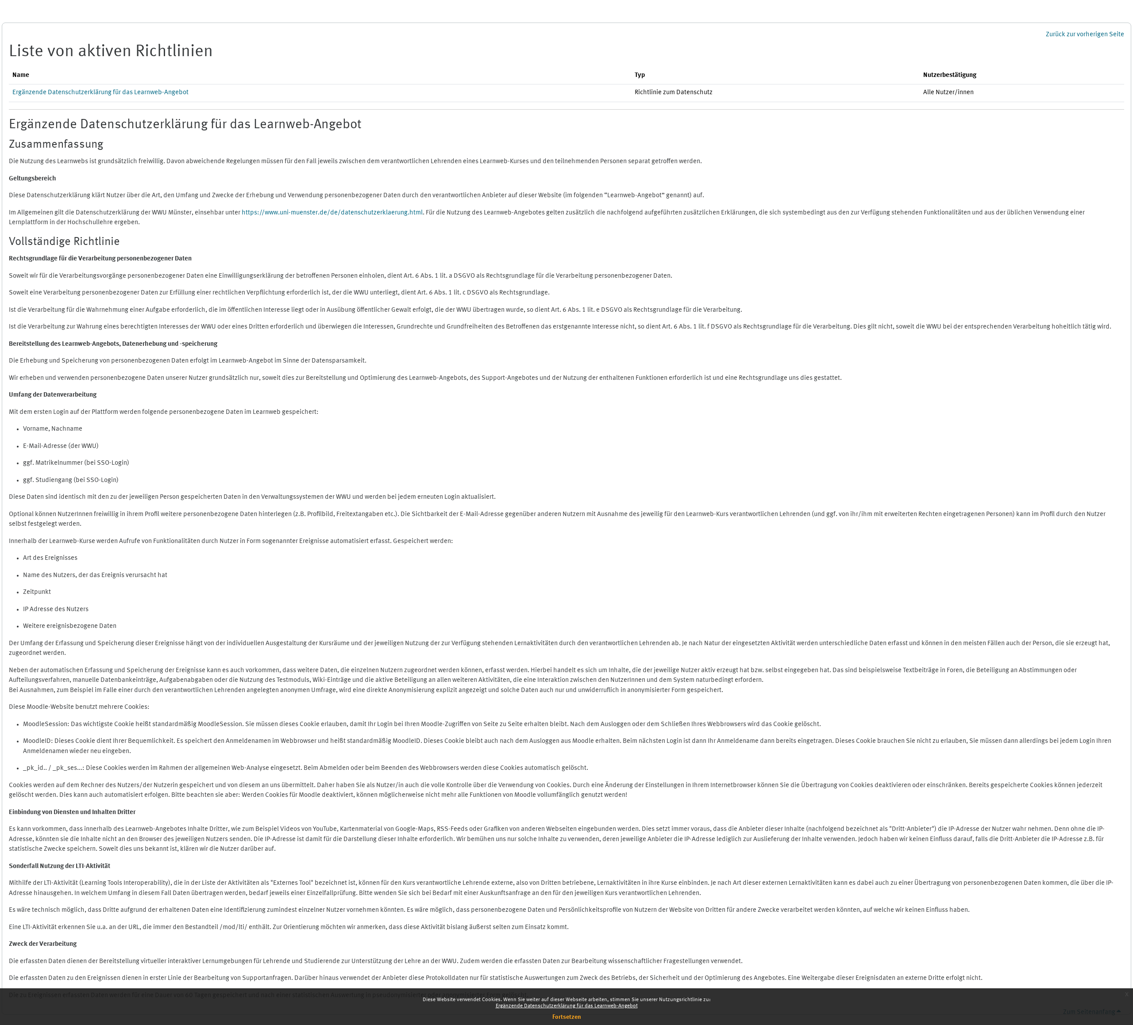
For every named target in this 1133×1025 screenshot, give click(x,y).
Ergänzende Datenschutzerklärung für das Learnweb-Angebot (567, 1006)
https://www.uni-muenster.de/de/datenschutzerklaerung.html (332, 213)
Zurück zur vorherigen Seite (1085, 34)
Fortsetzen (566, 1017)
